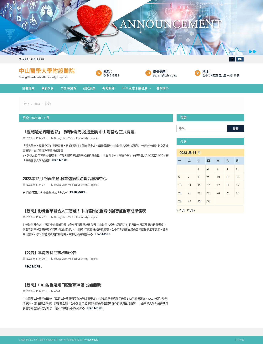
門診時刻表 (68, 88)
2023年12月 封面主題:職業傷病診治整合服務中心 (65, 178)
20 (179, 193)
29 (199, 201)
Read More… (60, 160)
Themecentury (90, 339)
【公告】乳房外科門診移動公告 (50, 252)
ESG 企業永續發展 (134, 88)
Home (241, 339)
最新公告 (48, 88)
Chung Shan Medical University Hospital (76, 138)
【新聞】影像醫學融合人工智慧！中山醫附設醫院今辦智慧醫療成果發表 (84, 211)
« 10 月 (181, 210)
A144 (57, 291)
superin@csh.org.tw (165, 75)
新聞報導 (108, 88)
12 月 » (191, 210)
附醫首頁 (28, 88)
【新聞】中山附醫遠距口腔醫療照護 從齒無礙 (62, 285)
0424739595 (111, 75)
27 (179, 201)
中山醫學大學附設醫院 (47, 71)
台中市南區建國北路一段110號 (220, 75)
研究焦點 (89, 88)
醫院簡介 (163, 88)
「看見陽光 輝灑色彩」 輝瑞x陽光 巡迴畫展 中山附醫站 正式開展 (78, 132)
